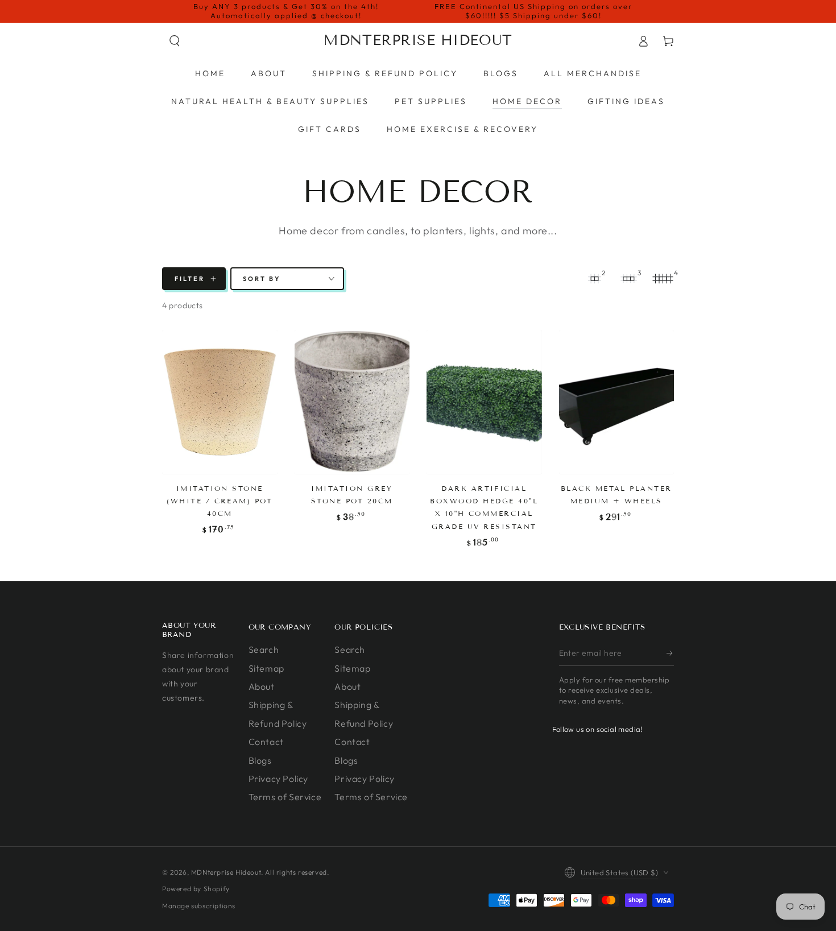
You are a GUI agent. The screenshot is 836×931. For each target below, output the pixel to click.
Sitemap (266, 668)
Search (264, 649)
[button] (174, 40)
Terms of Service (285, 796)
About (262, 686)
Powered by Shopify (196, 888)
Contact (266, 741)
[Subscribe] (670, 652)
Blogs (260, 760)
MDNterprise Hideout (226, 872)
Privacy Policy (278, 778)
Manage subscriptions (198, 905)
